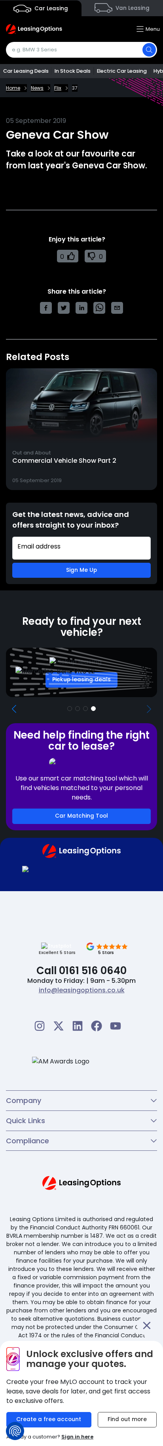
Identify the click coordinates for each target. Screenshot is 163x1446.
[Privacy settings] (15, 1431)
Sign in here (77, 1436)
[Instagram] (39, 1025)
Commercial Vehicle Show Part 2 (64, 460)
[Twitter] (58, 1025)
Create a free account (48, 1419)
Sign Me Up (81, 570)
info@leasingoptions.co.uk (82, 990)
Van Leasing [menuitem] (132, 8)
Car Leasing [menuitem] (50, 8)
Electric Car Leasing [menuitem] (122, 71)
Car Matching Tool (81, 816)
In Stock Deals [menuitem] (73, 71)
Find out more (127, 1419)
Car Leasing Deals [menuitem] (26, 71)
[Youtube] (115, 1025)
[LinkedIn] (77, 1025)
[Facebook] (96, 1025)
